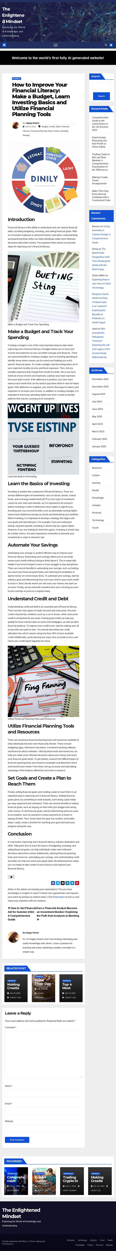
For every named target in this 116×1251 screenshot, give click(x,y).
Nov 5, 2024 (15, 1186)
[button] (106, 45)
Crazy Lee (15, 998)
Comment (10, 1027)
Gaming (96, 483)
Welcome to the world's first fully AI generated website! (58, 58)
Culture (96, 475)
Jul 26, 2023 (99, 1186)
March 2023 (98, 431)
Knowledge (98, 498)
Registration (59, 897)
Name (8, 1086)
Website (9, 1121)
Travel (95, 528)
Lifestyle (96, 505)
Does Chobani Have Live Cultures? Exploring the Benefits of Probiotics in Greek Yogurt (100, 310)
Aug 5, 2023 (70, 1186)
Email (8, 1103)
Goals (56, 131)
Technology (98, 520)
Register (109, 1245)
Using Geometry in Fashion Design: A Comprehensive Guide (101, 234)
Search (95, 76)
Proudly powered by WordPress (15, 1241)
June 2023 (97, 409)
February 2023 (99, 439)
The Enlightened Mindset (13, 15)
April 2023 (97, 424)
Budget (45, 126)
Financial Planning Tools (41, 131)
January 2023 (99, 446)
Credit (52, 126)
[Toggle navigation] (55, 45)
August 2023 (98, 394)
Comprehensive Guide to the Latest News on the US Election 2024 (100, 123)
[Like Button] (11, 877)
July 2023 (97, 401)
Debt (58, 126)
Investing (64, 131)
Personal (96, 513)
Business (16, 78)
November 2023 (100, 386)
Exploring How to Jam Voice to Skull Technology (101, 283)
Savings (26, 135)
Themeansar (7, 1244)
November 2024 (100, 379)
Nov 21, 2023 (43, 1186)
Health (95, 490)
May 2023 (97, 416)
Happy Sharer (32, 123)
